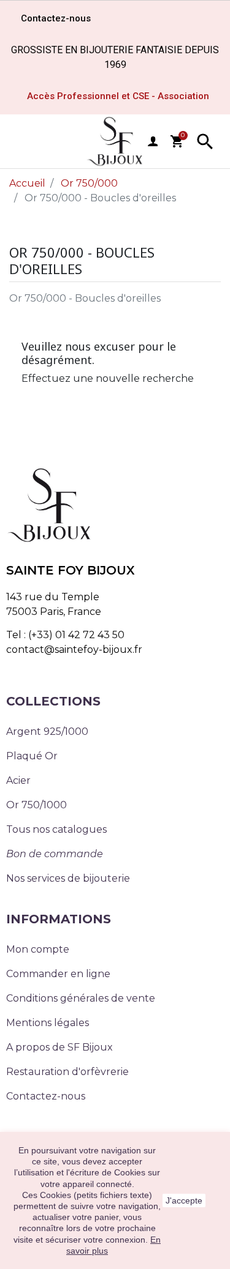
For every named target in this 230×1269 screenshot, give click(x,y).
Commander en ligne (58, 974)
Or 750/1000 (36, 805)
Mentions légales (47, 1023)
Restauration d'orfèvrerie (67, 1071)
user (153, 141)
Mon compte (37, 949)
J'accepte (184, 1200)
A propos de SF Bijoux (59, 1047)
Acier (18, 780)
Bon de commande (54, 854)
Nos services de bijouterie (68, 878)
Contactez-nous (45, 1096)
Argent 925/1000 (47, 731)
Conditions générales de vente (80, 998)
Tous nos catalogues (56, 829)
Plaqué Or (32, 756)
